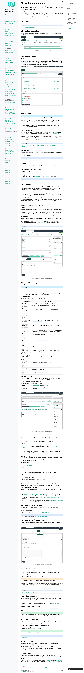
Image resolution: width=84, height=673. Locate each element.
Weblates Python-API (9, 45)
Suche (6, 31)
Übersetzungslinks (70, 4)
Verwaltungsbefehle (8, 84)
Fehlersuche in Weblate (9, 141)
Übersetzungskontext (71, 17)
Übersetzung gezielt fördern (10, 126)
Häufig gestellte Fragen (9, 35)
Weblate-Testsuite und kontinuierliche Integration (10, 151)
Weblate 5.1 (7, 172)
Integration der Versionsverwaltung (8, 39)
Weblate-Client (8, 43)
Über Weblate (7, 160)
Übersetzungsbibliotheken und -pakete (11, 115)
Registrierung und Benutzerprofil (11, 21)
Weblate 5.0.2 (7, 174)
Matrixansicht (69, 27)
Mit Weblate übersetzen (10, 23)
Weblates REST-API (9, 41)
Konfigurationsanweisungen (10, 50)
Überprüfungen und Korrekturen (11, 29)
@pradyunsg (30, 671)
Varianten (68, 8)
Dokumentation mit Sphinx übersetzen (10, 110)
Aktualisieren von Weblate (10, 54)
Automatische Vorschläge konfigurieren (10, 75)
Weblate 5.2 (7, 168)
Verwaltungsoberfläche (9, 93)
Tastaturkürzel (70, 14)
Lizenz (6, 162)
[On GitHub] (62, 671)
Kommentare (69, 7)
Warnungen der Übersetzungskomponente (10, 118)
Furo (33, 671)
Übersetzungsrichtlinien (9, 70)
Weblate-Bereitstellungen (9, 52)
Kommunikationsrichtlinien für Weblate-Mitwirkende (10, 135)
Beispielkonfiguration (9, 82)
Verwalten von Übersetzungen (10, 123)
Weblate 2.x (7, 183)
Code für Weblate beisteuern (10, 137)
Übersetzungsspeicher (9, 78)
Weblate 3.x (7, 181)
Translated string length (71, 19)
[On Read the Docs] (61, 671)
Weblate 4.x (7, 179)
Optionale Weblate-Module (10, 89)
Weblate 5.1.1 (7, 170)
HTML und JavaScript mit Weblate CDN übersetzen (10, 113)
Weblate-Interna (8, 143)
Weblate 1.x (7, 185)
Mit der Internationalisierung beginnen (10, 103)
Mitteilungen (7, 86)
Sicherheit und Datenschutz (10, 156)
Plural (69, 12)
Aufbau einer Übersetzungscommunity (9, 121)
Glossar (6, 27)
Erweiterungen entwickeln (10, 145)
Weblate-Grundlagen (9, 19)
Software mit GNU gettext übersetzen (10, 107)
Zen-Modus (69, 28)
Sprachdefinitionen (8, 64)
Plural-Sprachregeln (41, 222)
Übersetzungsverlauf (71, 18)
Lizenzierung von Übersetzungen (8, 68)
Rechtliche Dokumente (9, 97)
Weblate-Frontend (8, 146)
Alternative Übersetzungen (72, 13)
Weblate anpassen (8, 91)
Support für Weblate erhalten (10, 95)
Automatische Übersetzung (71, 22)
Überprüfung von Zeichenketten (11, 125)
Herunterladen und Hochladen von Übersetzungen (10, 26)
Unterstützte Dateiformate (10, 37)
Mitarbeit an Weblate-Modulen (10, 158)
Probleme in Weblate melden (10, 148)
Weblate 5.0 (7, 177)
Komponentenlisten (8, 87)
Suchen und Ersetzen (70, 24)
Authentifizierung (8, 58)
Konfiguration (7, 80)
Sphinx (25, 671)
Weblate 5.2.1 (7, 166)
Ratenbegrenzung (70, 23)
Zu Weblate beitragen (9, 133)
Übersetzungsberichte (9, 128)
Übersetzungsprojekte (9, 62)
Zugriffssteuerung (8, 60)
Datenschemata (8, 153)
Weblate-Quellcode (8, 139)
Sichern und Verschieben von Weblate (10, 56)
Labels (68, 9)
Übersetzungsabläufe (9, 33)
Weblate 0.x (7, 186)
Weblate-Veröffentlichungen (10, 155)
